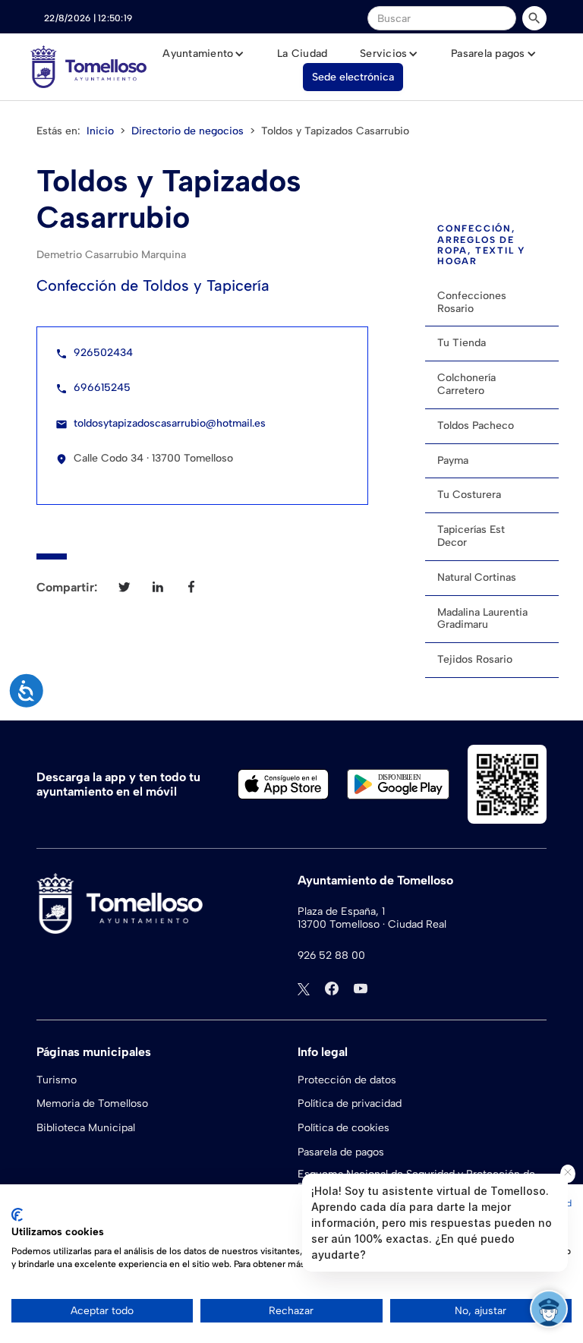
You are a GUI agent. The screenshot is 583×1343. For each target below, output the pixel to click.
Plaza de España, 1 (341, 912)
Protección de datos (347, 1079)
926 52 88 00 (331, 956)
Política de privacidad (350, 1103)
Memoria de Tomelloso (92, 1103)
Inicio (100, 131)
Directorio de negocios (187, 131)
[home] (88, 67)
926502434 (103, 352)
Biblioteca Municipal (85, 1127)
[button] (203, 53)
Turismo (56, 1079)
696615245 (102, 387)
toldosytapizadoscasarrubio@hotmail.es (170, 423)
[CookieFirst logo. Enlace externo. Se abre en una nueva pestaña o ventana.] (17, 1215)
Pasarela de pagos (341, 1152)
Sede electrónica (353, 77)
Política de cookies (343, 1127)
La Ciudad (302, 53)
